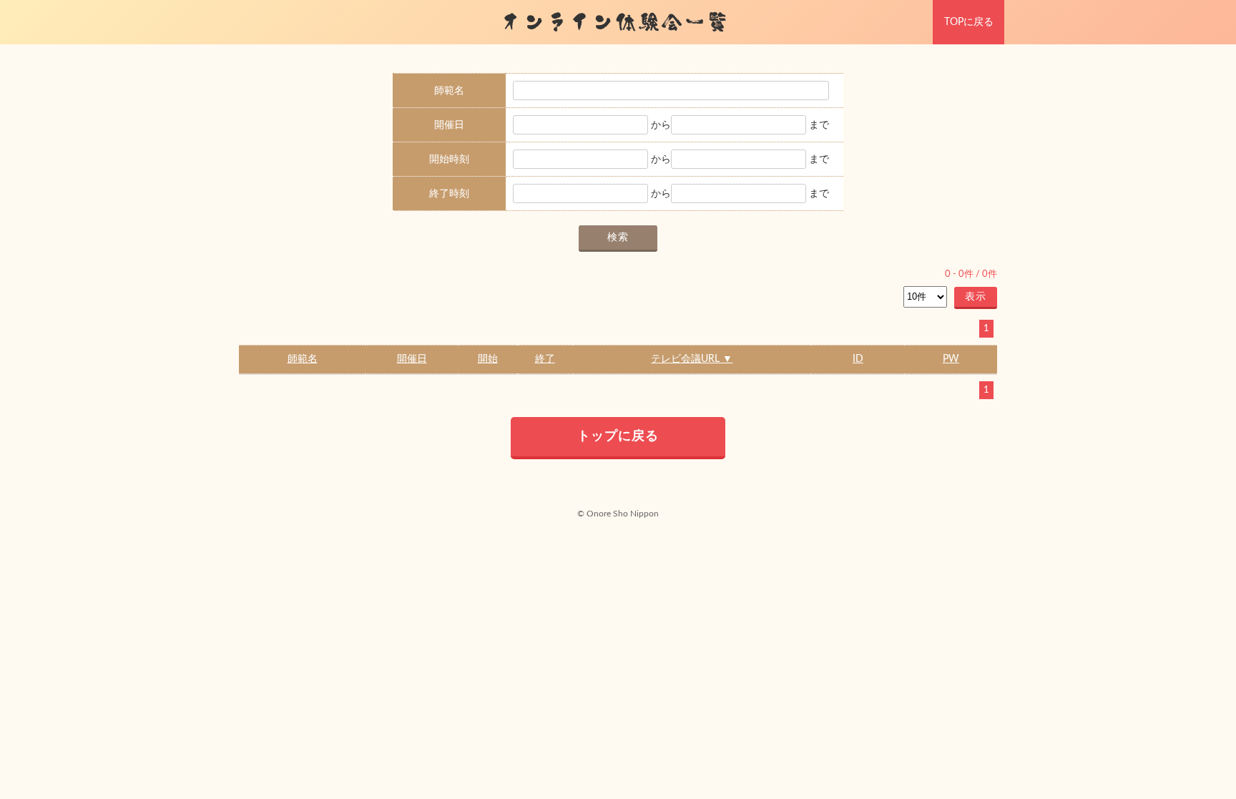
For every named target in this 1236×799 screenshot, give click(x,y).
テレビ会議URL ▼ (691, 359)
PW (951, 359)
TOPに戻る (969, 22)
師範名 (303, 359)
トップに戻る (618, 436)
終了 (545, 359)
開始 (488, 359)
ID (858, 359)
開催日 (412, 359)
